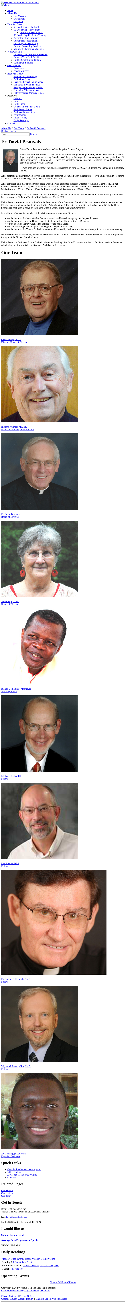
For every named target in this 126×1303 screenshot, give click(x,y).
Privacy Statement (10, 1296)
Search (33, 134)
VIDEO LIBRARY (11, 1245)
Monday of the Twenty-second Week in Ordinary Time (28, 1259)
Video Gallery (14, 1172)
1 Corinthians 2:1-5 (22, 1262)
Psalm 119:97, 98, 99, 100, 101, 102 (41, 1265)
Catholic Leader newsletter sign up (24, 1169)
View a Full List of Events (63, 1282)
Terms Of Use (27, 1296)
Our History (7, 1193)
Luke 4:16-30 (16, 1269)
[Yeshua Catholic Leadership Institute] (20, 2)
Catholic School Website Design (51, 1299)
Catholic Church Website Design (17, 1299)
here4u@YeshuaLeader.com (16, 1217)
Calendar (11, 1177)
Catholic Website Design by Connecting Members (25, 1290)
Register (5, 131)
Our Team (6, 1196)
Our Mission (7, 1190)
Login (13, 131)
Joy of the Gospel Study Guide (22, 1175)
